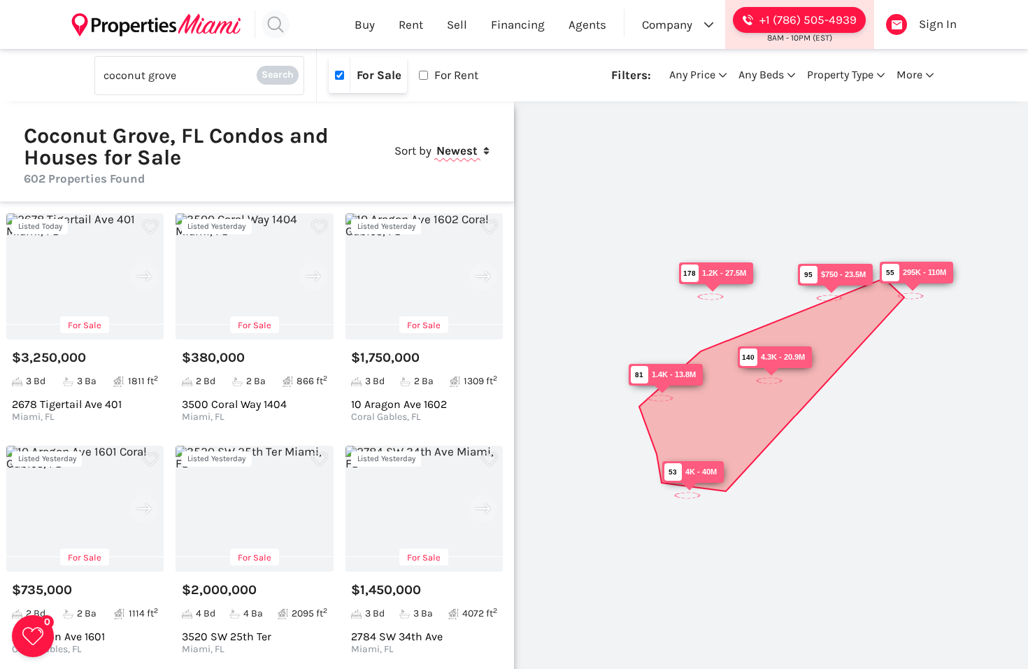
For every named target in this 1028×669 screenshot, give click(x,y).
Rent (411, 24)
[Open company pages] (708, 25)
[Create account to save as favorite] (150, 226)
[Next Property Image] (144, 276)
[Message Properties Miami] (896, 24)
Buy (365, 24)
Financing (518, 24)
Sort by (436, 150)
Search (278, 74)
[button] (33, 636)
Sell (457, 24)
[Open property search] (276, 24)
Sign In (938, 24)
